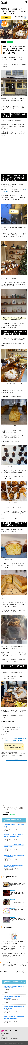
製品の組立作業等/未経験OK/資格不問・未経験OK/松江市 (14, 997)
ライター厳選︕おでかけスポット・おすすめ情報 (13, 807)
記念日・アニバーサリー (8, 965)
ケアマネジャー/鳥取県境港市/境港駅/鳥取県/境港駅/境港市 (14, 845)
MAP (19, 727)
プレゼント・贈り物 (21, 965)
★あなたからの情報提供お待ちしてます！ (16, 760)
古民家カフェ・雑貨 (7, 964)
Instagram (7, 734)
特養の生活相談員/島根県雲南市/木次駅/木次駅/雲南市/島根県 (14, 1007)
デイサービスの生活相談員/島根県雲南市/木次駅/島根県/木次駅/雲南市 (14, 1017)
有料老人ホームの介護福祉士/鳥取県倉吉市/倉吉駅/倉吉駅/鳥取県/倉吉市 (13, 835)
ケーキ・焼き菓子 (6, 962)
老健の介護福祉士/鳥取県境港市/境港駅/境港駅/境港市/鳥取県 (14, 987)
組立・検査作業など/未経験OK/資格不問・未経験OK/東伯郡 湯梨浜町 (14, 866)
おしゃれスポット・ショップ (20, 962)
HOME (4, 805)
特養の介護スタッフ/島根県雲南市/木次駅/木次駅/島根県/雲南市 (14, 855)
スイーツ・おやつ (18, 964)
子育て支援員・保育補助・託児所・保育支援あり (14, 825)
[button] (14, 746)
